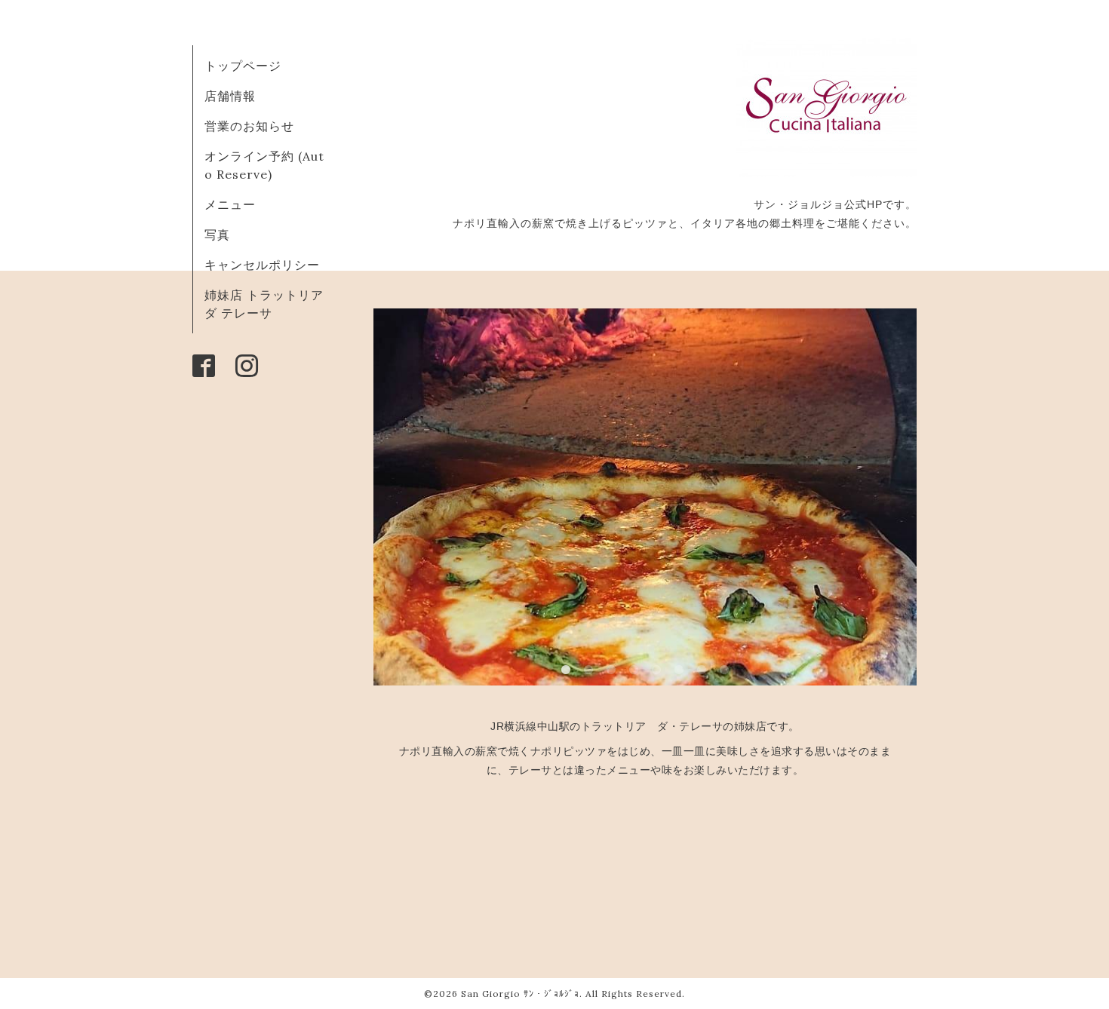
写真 (217, 234)
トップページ (242, 65)
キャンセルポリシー (262, 264)
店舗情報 (230, 95)
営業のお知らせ (249, 125)
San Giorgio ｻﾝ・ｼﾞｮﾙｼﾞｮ (520, 993)
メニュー (230, 204)
